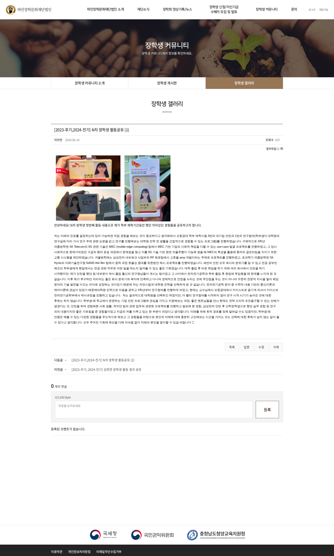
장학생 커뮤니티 (267, 9)
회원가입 (323, 9)
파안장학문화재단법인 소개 (105, 9)
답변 (247, 347)
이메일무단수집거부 (109, 551)
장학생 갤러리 (244, 83)
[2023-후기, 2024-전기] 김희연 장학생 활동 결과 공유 (106, 369)
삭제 (276, 347)
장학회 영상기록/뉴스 (177, 9)
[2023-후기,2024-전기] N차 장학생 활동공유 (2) (103, 360)
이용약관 (56, 551)
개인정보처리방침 (79, 551)
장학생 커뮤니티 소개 (90, 83)
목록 (232, 347)
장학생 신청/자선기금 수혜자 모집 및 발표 (224, 9)
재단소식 (143, 9)
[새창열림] (103, 535)
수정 (261, 347)
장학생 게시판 (167, 83)
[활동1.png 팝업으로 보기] (113, 156)
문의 (294, 9)
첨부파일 (273, 148)
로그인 (312, 9)
